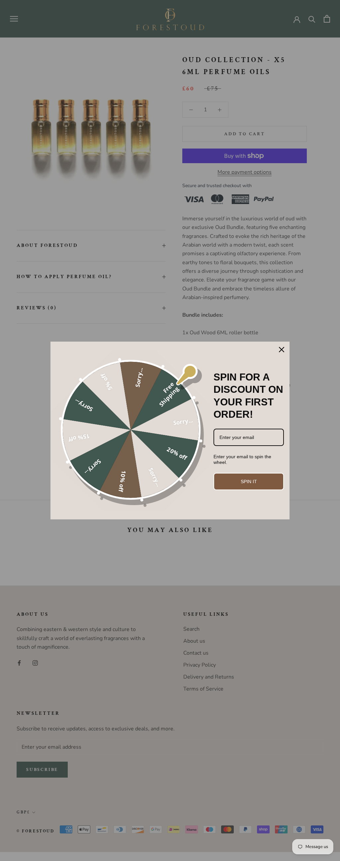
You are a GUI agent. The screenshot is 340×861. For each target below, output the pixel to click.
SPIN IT (249, 481)
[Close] (282, 350)
